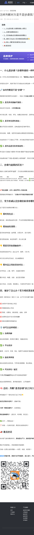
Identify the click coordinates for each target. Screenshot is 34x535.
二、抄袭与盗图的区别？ (11, 32)
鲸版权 (2, 456)
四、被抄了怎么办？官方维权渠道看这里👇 (17, 38)
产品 (24, 2)
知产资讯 (6, 10)
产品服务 (12, 512)
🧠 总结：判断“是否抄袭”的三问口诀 (15, 42)
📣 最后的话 (7, 45)
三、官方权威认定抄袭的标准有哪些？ (15, 35)
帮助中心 (12, 514)
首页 (18, 2)
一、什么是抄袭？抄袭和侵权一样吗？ (15, 28)
